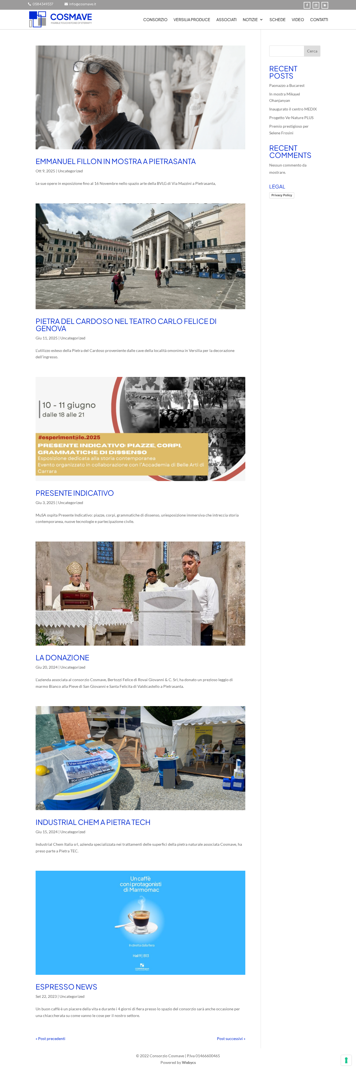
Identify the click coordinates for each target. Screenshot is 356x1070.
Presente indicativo (75, 492)
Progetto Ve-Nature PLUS (291, 117)
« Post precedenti (50, 1038)
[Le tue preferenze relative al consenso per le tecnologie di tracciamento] (346, 1060)
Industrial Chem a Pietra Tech (93, 822)
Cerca (312, 51)
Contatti (319, 19)
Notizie (250, 19)
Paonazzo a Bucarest (287, 85)
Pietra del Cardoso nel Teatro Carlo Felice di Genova (126, 324)
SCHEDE (278, 19)
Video (298, 19)
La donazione (62, 657)
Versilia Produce (192, 19)
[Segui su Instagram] (316, 5)
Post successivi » (231, 1038)
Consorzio (155, 19)
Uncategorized (70, 170)
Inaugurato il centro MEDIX (293, 109)
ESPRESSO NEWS (66, 986)
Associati (226, 19)
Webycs (189, 1062)
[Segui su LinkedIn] (325, 5)
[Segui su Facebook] (307, 5)
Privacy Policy (281, 195)
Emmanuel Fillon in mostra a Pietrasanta (116, 161)
